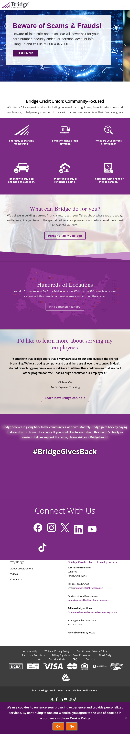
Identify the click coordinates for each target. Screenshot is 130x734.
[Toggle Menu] (124, 5)
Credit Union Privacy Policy (92, 651)
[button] (5, 46)
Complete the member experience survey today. (92, 612)
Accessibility (30, 651)
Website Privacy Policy (57, 651)
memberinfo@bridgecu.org (88, 587)
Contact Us (16, 579)
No (72, 726)
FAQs (75, 659)
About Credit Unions (21, 568)
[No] (125, 718)
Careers (90, 659)
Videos (14, 574)
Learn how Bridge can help (65, 398)
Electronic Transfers (33, 655)
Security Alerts (57, 659)
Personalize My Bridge (65, 236)
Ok (58, 726)
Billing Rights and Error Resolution (71, 655)
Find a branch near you (65, 306)
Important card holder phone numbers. (88, 600)
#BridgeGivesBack (65, 451)
